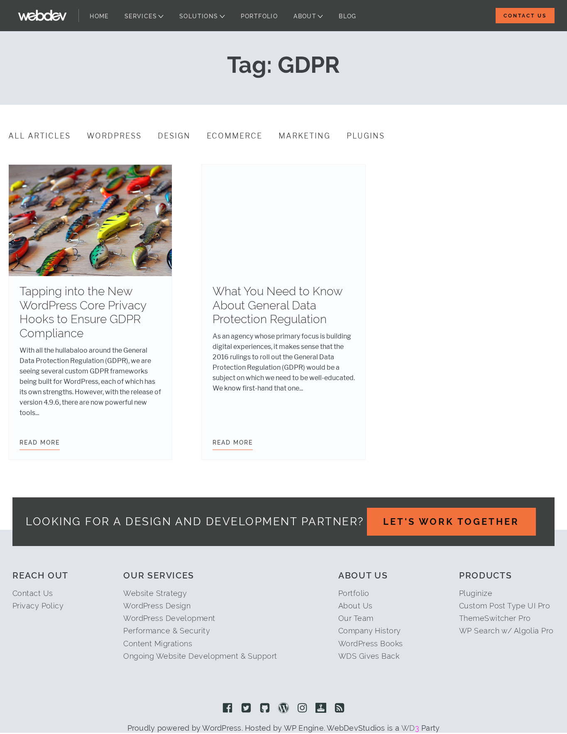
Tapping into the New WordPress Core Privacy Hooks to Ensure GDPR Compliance (83, 312)
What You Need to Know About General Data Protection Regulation (277, 305)
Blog (348, 16)
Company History (369, 630)
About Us (355, 605)
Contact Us (525, 16)
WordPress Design (157, 605)
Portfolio (259, 16)
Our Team (356, 618)
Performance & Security (166, 630)
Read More (40, 442)
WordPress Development (169, 618)
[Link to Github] (264, 708)
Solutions (198, 16)
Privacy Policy (38, 605)
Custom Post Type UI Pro (504, 605)
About (304, 16)
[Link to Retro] (320, 708)
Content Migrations (157, 643)
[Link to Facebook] (227, 708)
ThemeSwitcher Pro (494, 618)
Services (141, 16)
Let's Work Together (451, 521)
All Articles (39, 136)
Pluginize (475, 593)
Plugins (366, 136)
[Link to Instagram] (302, 708)
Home (99, 16)
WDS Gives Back (368, 656)
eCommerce (234, 136)
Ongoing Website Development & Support (200, 656)
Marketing (304, 136)
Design (174, 136)
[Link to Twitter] (246, 708)
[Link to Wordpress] (283, 708)
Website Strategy (155, 593)
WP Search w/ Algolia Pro (506, 630)
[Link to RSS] (339, 708)
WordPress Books (370, 643)
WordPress (114, 136)
